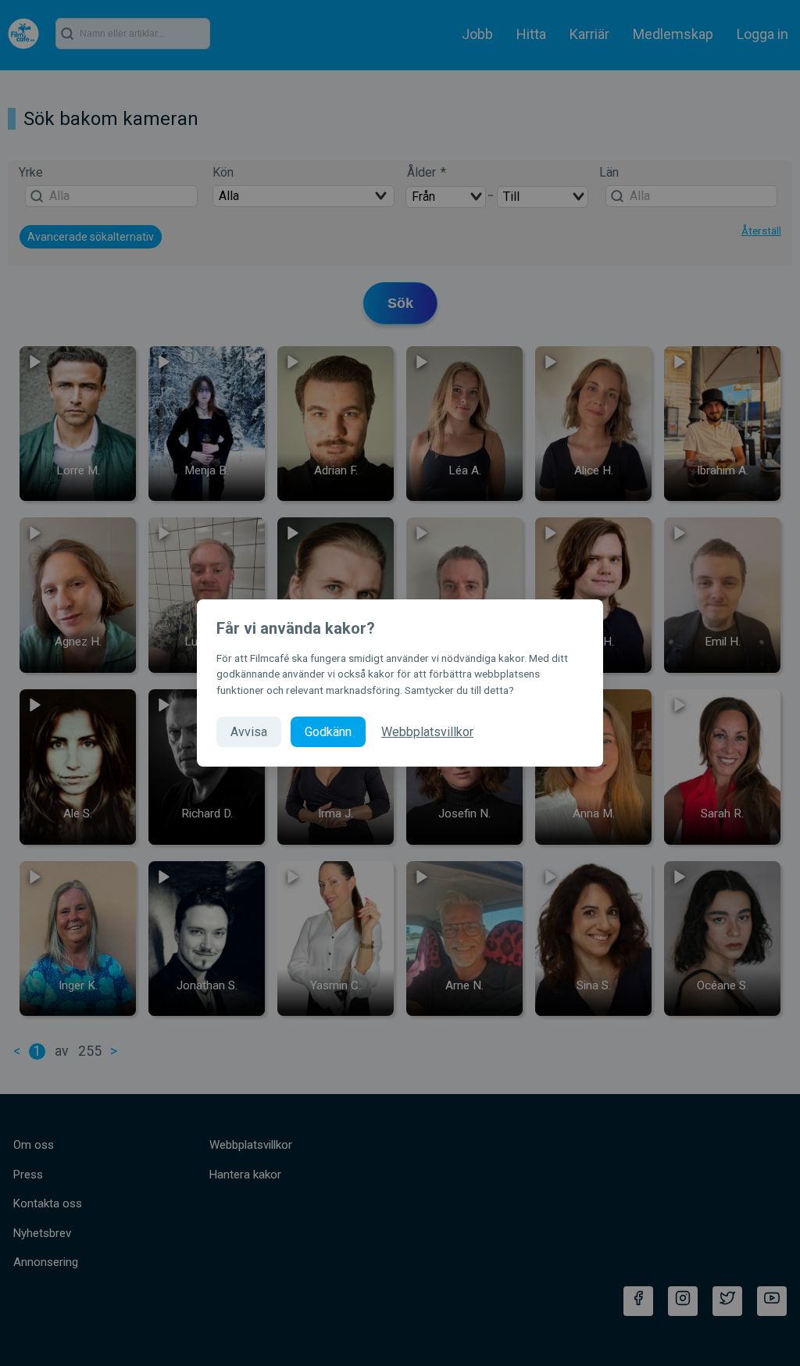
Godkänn (328, 731)
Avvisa (248, 731)
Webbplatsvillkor (427, 731)
